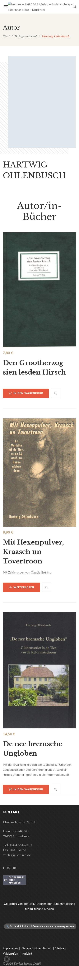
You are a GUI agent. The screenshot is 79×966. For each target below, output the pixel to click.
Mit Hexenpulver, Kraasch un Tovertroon (33, 551)
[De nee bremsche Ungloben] (39, 670)
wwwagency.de (65, 926)
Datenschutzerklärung (36, 948)
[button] (7, 959)
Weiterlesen (23, 587)
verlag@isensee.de (17, 855)
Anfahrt (27, 954)
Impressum (10, 948)
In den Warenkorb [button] (28, 393)
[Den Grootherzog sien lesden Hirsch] (39, 289)
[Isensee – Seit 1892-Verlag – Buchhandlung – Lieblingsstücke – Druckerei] (40, 7)
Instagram (8, 868)
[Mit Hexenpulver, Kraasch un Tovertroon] (39, 472)
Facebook (4, 868)
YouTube (14, 868)
